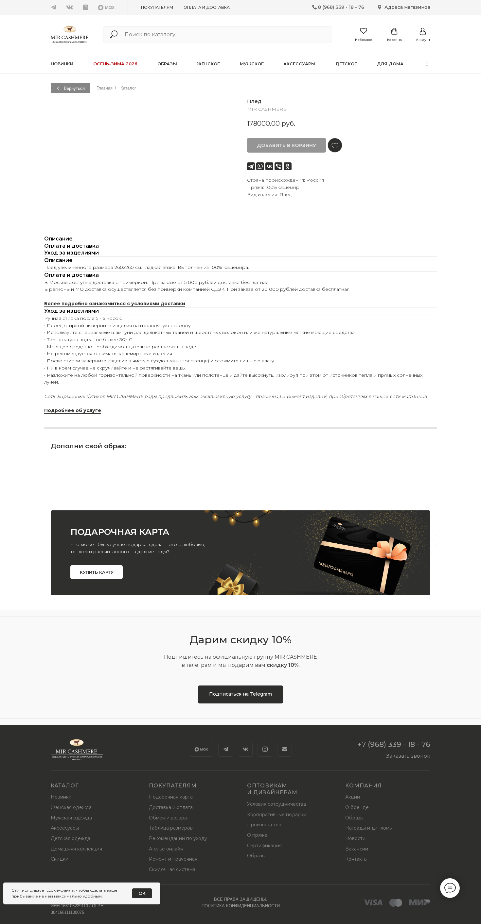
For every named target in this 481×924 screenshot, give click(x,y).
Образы (167, 63)
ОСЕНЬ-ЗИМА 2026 (115, 63)
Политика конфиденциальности (241, 905)
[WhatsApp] (260, 166)
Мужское (252, 63)
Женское (208, 63)
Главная (105, 88)
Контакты (356, 859)
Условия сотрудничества (276, 804)
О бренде (357, 807)
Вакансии (356, 849)
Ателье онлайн (166, 849)
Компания (363, 786)
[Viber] (278, 166)
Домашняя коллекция (76, 849)
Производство (264, 825)
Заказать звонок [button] (408, 756)
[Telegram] (251, 166)
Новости (355, 838)
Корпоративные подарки (276, 814)
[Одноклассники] (288, 166)
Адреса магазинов (407, 7)
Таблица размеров (171, 828)
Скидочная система (172, 869)
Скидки (59, 859)
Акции (352, 797)
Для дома (390, 63)
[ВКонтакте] (269, 166)
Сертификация (264, 846)
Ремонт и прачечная (173, 859)
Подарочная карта (171, 797)
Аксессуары (299, 63)
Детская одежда (70, 838)
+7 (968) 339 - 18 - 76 (394, 744)
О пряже (257, 835)
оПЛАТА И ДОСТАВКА (207, 7)
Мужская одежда (71, 818)
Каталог (128, 88)
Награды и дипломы (369, 828)
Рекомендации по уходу (178, 838)
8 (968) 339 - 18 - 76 (341, 7)
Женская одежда (71, 807)
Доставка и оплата (171, 807)
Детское (346, 63)
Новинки (62, 63)
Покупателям (157, 7)
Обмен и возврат (169, 818)
